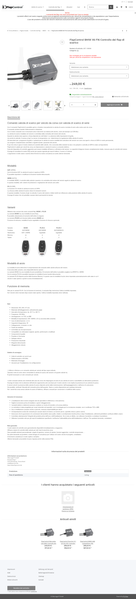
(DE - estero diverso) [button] (98, 97)
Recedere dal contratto (21, 588)
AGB (8, 573)
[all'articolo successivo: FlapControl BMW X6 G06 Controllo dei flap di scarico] (127, 31)
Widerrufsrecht (12, 580)
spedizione (34, 591)
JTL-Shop (125, 596)
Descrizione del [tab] (13, 117)
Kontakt (130, 2)
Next (64, 105)
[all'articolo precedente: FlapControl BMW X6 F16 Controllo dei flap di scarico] (122, 31)
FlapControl (88, 471)
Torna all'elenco (13, 31)
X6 (78, 50)
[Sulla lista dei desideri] (62, 42)
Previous (9, 105)
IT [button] (122, 2)
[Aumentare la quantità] (95, 105)
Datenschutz (11, 576)
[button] (117, 7)
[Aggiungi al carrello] (9, 37)
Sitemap (41, 576)
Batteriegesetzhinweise (46, 573)
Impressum (11, 569)
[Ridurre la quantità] (72, 105)
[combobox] (99, 67)
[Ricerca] (111, 7)
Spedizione (88, 88)
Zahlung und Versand (46, 569)
